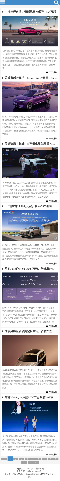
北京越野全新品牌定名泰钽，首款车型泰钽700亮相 (31, 331)
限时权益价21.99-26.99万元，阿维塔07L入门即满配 (31, 268)
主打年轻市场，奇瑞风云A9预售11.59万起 (30, 11)
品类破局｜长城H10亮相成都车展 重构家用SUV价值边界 (31, 143)
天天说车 (53, 72)
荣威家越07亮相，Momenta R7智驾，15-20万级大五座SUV (31, 77)
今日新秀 (53, 201)
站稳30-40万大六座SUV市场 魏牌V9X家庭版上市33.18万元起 (31, 397)
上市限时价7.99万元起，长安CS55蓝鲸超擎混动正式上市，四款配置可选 (31, 206)
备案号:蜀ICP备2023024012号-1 (30, 471)
